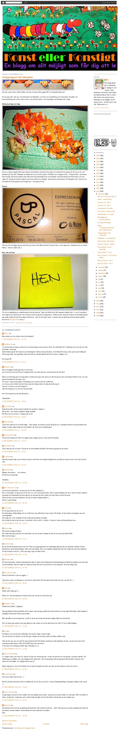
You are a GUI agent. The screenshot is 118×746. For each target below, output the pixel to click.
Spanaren (7, 544)
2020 (98, 173)
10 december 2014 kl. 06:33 (14, 503)
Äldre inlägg (84, 724)
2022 (98, 167)
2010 (98, 310)
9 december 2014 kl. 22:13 (14, 441)
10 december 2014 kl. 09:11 (14, 583)
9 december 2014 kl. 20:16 (14, 401)
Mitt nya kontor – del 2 (105, 260)
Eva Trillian (8, 406)
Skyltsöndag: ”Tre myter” (106, 214)
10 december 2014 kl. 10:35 (14, 649)
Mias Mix (7, 422)
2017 (98, 182)
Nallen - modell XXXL (105, 199)
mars (100, 291)
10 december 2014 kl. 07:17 (14, 539)
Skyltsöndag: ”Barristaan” (106, 241)
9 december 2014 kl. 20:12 (14, 362)
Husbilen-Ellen (9, 435)
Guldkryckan (8, 344)
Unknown (7, 705)
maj (99, 285)
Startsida (46, 724)
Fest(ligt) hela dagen (104, 222)
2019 (98, 176)
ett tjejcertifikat (15, 319)
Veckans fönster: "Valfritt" (106, 244)
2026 (98, 155)
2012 (98, 304)
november (101, 267)
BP (108, 79)
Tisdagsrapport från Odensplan (17, 77)
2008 (98, 316)
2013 (98, 301)
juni (99, 282)
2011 (98, 307)
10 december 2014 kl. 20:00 (14, 716)
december (101, 194)
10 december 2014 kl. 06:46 (14, 523)
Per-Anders (8, 446)
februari (101, 294)
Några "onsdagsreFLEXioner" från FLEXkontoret (106, 228)
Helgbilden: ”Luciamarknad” (107, 238)
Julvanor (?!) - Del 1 (104, 205)
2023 (98, 164)
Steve (6, 508)
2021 (98, 170)
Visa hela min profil (101, 107)
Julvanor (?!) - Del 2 (104, 202)
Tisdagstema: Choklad (105, 208)
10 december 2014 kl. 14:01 (14, 700)
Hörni (6, 588)
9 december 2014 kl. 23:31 (14, 465)
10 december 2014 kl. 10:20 (14, 626)
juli (99, 279)
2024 (98, 161)
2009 (98, 313)
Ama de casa (8, 572)
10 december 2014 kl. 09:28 (14, 599)
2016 (98, 185)
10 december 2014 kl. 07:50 (14, 554)
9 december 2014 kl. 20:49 (14, 430)
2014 (98, 191)
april (99, 288)
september (102, 273)
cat (5, 631)
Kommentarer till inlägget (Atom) (24, 728)
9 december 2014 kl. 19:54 (14, 339)
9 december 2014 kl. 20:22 (14, 417)
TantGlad (7, 470)
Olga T (6, 333)
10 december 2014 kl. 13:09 (14, 687)
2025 (98, 158)
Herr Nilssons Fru (10, 488)
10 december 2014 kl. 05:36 (14, 483)
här (74, 312)
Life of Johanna (9, 654)
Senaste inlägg (7, 724)
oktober (101, 270)
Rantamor (7, 367)
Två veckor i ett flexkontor (106, 211)
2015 (98, 188)
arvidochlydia (8, 674)
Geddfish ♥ (8, 604)
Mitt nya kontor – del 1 (105, 263)
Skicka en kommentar (9, 721)
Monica (6, 528)
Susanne (7, 456)
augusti (100, 276)
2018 (98, 179)
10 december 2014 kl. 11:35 (14, 669)
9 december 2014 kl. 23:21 (14, 452)
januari (100, 297)
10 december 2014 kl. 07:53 (14, 567)
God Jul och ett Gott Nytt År (107, 196)
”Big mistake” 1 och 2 (105, 252)
